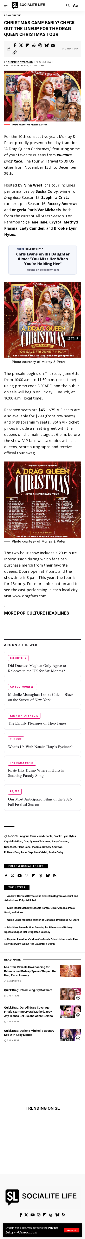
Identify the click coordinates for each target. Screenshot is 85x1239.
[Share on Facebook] (15, 45)
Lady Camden (60, 841)
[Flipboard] (33, 876)
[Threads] (40, 876)
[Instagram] (26, 876)
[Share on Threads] (40, 45)
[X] (12, 876)
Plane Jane (24, 847)
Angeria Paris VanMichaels (36, 836)
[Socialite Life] (29, 5)
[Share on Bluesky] (47, 45)
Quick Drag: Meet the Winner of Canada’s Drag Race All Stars (43, 919)
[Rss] (54, 876)
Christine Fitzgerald (20, 62)
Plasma (36, 847)
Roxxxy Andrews (52, 847)
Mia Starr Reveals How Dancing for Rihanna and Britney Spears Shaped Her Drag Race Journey (30, 971)
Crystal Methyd (13, 841)
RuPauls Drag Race (15, 852)
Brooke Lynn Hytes (65, 836)
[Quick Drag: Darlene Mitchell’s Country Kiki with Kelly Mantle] (70, 1035)
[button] (71, 1230)
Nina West (10, 847)
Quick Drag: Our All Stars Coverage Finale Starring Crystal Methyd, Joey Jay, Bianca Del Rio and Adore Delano (28, 1012)
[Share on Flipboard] (27, 45)
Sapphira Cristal (37, 852)
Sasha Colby (55, 852)
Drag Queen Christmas (37, 841)
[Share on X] (21, 45)
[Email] (53, 45)
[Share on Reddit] (34, 45)
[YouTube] (19, 876)
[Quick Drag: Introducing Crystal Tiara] (70, 994)
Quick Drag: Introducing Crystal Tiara (28, 990)
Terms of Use (28, 1232)
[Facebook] (6, 876)
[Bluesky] (47, 876)
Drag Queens (13, 15)
